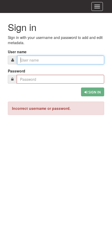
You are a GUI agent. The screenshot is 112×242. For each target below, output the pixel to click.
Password (16, 70)
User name (17, 51)
